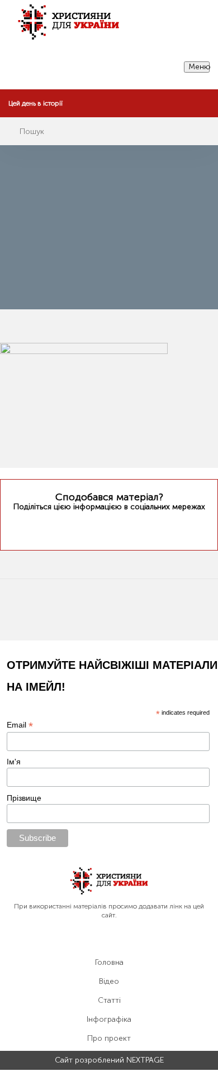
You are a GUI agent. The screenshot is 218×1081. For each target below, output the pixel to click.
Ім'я (14, 761)
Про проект (109, 1038)
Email (20, 725)
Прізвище (24, 797)
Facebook (108, 527)
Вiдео (109, 982)
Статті (109, 1001)
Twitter (86, 528)
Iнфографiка (109, 1019)
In (130, 527)
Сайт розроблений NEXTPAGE (109, 1060)
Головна (109, 963)
